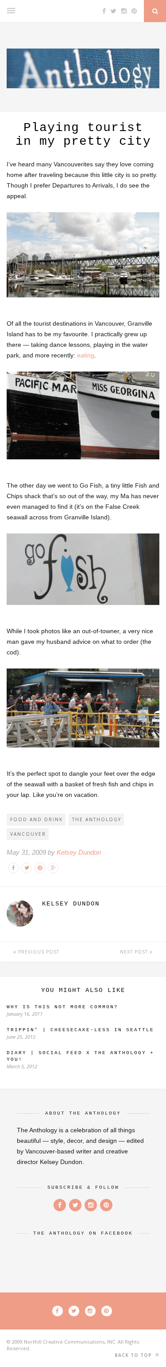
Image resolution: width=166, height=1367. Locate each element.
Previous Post (37, 952)
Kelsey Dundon (79, 852)
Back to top (134, 1355)
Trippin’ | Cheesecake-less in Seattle (80, 1030)
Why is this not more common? (62, 1007)
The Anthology (96, 819)
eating (85, 355)
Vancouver (28, 834)
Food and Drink (36, 819)
